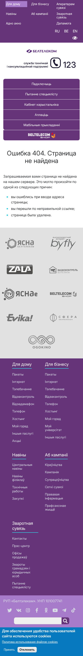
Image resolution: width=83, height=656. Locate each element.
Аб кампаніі (39, 14)
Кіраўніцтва (53, 465)
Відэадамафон (23, 404)
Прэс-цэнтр (21, 546)
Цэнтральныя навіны (22, 466)
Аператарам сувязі (65, 6)
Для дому (13, 4)
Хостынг (18, 419)
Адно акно (13, 23)
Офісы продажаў (19, 555)
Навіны (11, 14)
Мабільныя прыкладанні (41, 125)
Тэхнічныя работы (19, 489)
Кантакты (19, 538)
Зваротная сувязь (64, 15)
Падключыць (41, 84)
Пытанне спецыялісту (41, 94)
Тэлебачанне (22, 389)
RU (57, 31)
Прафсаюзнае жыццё (55, 507)
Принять (9, 649)
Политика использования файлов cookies (30, 642)
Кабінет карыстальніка (41, 104)
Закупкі (18, 498)
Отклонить (27, 649)
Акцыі (16, 441)
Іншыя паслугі (22, 433)
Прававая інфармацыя (54, 496)
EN (75, 31)
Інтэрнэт (18, 382)
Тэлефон (18, 411)
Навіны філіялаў (18, 478)
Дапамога (63, 23)
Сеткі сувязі (54, 487)
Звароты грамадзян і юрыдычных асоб (21, 570)
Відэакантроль (23, 396)
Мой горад (20, 426)
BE (66, 31)
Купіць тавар (41, 135)
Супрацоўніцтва (57, 479)
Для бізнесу (40, 4)
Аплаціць (41, 115)
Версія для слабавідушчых (75, 38)
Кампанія (52, 472)
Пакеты (17, 374)
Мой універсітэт (53, 428)
